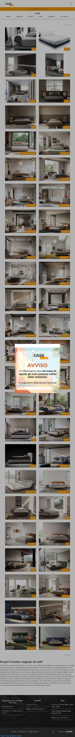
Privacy (2, 736)
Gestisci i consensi (16, 736)
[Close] (59, 345)
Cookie (7, 736)
